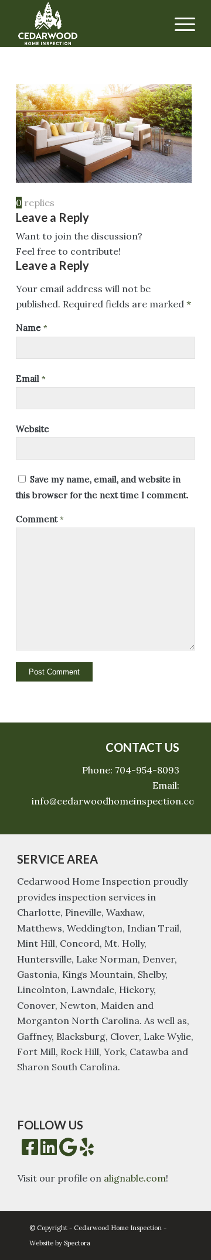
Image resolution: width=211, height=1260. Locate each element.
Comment (40, 519)
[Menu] (179, 23)
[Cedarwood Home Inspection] (87, 23)
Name (31, 327)
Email (31, 378)
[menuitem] (179, 23)
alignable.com (135, 1178)
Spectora (77, 1243)
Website (32, 428)
